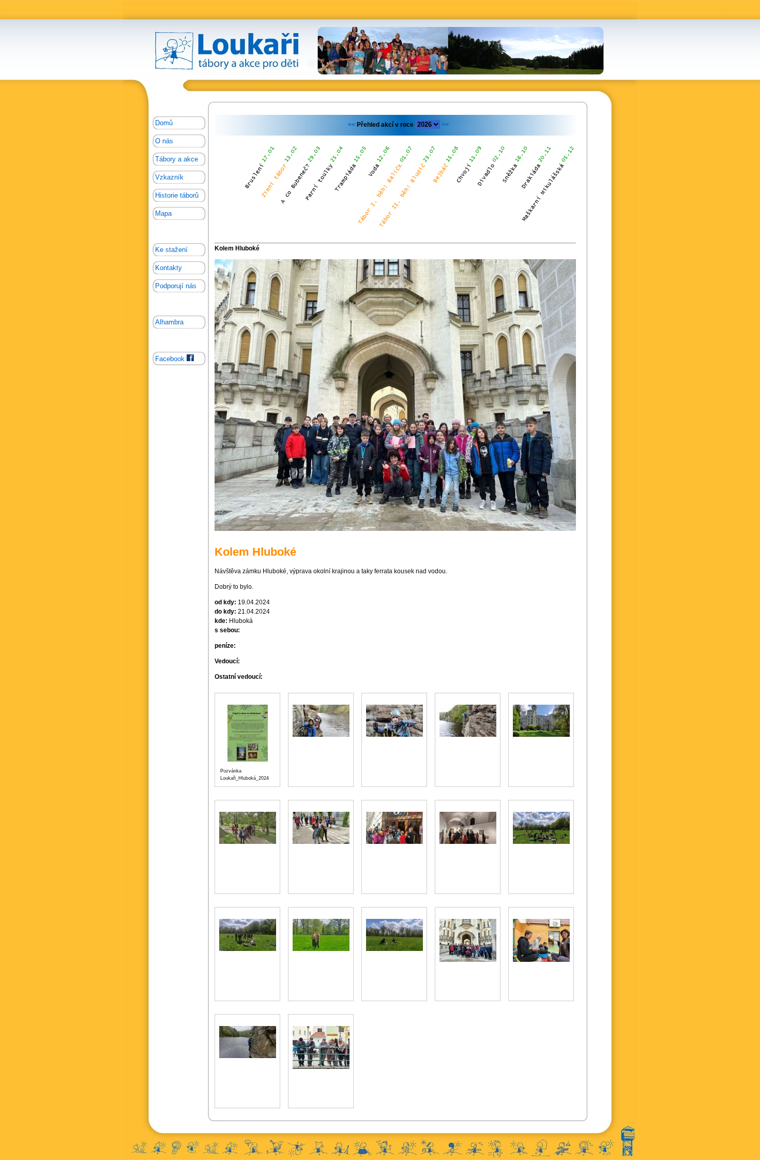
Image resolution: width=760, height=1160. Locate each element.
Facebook (171, 359)
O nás (164, 141)
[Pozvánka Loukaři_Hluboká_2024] (247, 760)
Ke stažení (171, 250)
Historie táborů (177, 195)
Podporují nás (175, 286)
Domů (164, 123)
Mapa (163, 213)
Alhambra (169, 322)
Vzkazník (169, 177)
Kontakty (168, 268)
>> (444, 124)
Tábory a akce (176, 159)
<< (352, 124)
